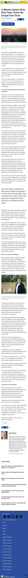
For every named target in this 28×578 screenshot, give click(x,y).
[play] (2, 576)
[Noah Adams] (4, 435)
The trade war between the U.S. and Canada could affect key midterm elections (13, 503)
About (4, 531)
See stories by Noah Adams (16, 453)
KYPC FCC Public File (7, 549)
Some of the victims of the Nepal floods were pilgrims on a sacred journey (12, 466)
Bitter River (4, 98)
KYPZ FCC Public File (7, 569)
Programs (5, 525)
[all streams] (26, 576)
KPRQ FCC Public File (7, 543)
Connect (4, 534)
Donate (24, 2)
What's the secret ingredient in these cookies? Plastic (12, 479)
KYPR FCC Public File (7, 560)
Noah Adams (8, 18)
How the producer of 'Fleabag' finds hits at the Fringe (12, 472)
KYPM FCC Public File (7, 557)
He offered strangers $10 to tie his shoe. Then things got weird (12, 497)
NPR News (5, 423)
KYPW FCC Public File (7, 563)
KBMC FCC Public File (7, 540)
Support (4, 528)
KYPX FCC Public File (7, 566)
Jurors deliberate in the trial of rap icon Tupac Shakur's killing (12, 491)
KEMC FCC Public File (7, 537)
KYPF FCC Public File (7, 552)
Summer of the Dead (10, 81)
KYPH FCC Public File (7, 554)
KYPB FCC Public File (7, 546)
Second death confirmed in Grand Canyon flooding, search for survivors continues (13, 485)
